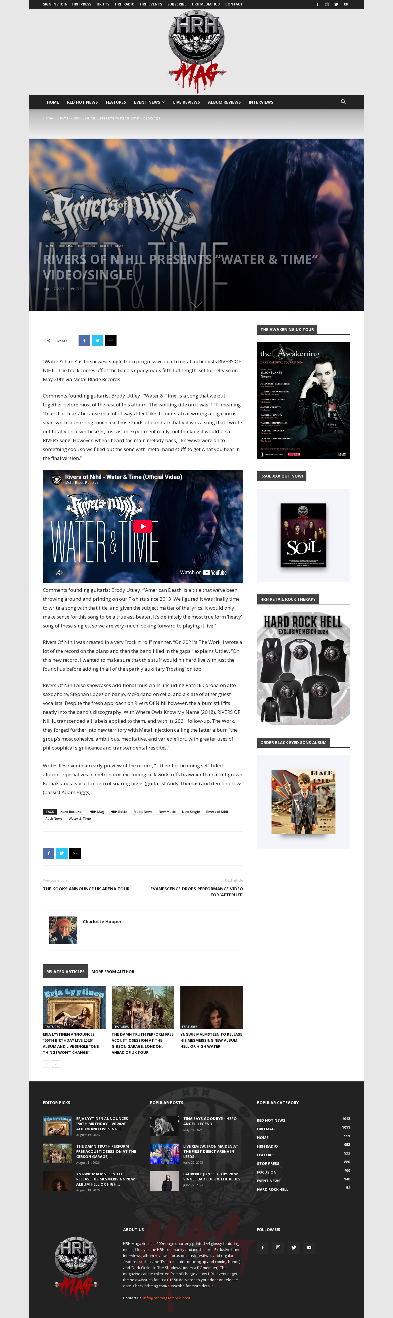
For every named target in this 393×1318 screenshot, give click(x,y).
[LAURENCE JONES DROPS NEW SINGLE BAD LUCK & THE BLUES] (164, 1181)
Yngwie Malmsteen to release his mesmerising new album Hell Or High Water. (211, 1040)
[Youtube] (346, 4)
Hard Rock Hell (71, 811)
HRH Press (81, 4)
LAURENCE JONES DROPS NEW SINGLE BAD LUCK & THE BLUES (212, 1176)
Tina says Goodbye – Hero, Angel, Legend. (210, 1121)
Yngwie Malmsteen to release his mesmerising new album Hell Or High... (105, 1179)
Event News (147, 102)
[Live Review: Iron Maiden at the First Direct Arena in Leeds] (164, 1154)
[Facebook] (317, 4)
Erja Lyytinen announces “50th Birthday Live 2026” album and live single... (102, 1123)
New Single (191, 811)
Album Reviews (224, 102)
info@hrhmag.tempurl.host (166, 1297)
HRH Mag (66, 246)
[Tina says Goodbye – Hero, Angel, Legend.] (164, 1126)
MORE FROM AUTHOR (112, 971)
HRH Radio (125, 4)
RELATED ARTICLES (65, 971)
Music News (143, 811)
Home (53, 102)
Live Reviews (186, 102)
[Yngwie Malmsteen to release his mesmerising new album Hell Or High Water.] (211, 1007)
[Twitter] (336, 4)
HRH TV (103, 4)
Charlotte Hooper (102, 921)
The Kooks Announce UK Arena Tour (86, 888)
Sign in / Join (55, 4)
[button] (343, 102)
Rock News (53, 818)
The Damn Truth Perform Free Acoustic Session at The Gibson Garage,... (106, 1151)
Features (116, 102)
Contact (234, 4)
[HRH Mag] (196, 52)
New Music (167, 811)
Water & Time (80, 818)
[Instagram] (327, 4)
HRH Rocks (119, 811)
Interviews (261, 102)
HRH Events (151, 4)
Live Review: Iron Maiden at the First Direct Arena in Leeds (211, 1151)
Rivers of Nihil (217, 811)
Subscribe (176, 4)
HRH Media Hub (206, 4)
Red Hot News (82, 102)
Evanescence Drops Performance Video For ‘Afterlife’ (196, 891)
